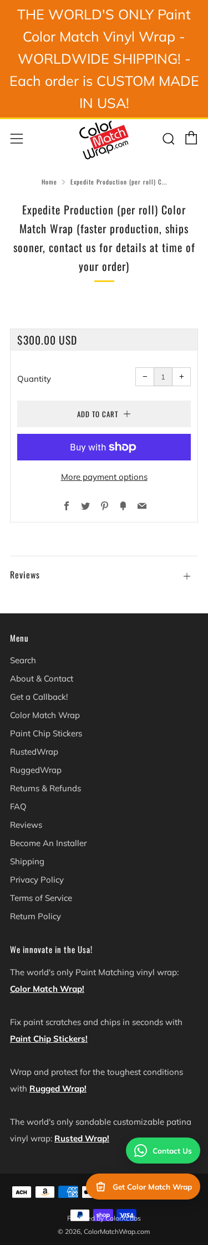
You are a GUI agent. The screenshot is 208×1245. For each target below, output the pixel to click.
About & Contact (41, 678)
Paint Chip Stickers (46, 733)
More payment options (104, 477)
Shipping (27, 861)
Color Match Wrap (45, 715)
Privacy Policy (37, 879)
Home (49, 181)
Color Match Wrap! (47, 988)
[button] (104, 569)
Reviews (26, 824)
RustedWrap (34, 751)
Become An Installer (48, 843)
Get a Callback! (39, 696)
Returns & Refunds (45, 788)
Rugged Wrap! (58, 1088)
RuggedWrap (36, 770)
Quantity (34, 378)
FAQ (18, 806)
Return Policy (35, 916)
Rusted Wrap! (81, 1138)
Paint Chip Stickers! (49, 1038)
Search (23, 660)
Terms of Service (41, 898)
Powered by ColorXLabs (104, 1218)
